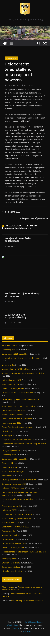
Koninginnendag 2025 (11, 423)
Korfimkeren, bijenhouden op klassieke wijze (22, 295)
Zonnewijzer (7, 435)
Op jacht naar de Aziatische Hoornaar (18, 439)
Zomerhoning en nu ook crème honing (18, 406)
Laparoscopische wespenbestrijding (16, 316)
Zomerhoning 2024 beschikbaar (15, 459)
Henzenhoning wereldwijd (13, 410)
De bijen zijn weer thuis (12, 450)
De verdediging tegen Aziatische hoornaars (20, 399)
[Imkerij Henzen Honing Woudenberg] (25, 27)
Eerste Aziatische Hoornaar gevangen (18, 427)
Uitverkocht (7, 431)
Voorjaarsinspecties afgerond (14, 471)
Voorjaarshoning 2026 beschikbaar (18, 239)
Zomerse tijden (8, 463)
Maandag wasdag (9, 467)
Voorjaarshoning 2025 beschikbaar (17, 419)
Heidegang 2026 (9, 350)
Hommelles (7, 475)
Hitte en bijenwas (9, 345)
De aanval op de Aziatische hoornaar (18, 392)
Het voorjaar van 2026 (11, 380)
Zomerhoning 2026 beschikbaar (15, 354)
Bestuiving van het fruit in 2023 (15, 527)
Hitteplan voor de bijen (12, 571)
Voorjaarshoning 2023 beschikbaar (17, 518)
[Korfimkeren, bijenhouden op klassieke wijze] (25, 257)
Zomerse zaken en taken (12, 414)
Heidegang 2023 (9, 510)
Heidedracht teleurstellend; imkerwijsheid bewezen (24, 552)
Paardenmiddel (8, 531)
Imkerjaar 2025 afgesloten (13, 388)
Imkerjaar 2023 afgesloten (13, 488)
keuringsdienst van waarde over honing (19, 480)
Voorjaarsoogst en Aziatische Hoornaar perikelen (23, 373)
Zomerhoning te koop (11, 567)
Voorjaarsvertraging (10, 535)
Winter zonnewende (10, 384)
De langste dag (8, 365)
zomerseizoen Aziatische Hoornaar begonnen (21, 358)
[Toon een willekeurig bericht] (45, 43)
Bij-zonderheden (11, 58)
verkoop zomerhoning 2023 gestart (17, 514)
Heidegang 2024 (9, 455)
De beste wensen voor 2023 (14, 543)
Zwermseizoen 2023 (10, 522)
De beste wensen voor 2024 (14, 484)
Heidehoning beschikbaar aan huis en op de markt (24, 444)
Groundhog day (8, 539)
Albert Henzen (29, 85)
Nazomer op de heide (11, 506)
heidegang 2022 (12, 211)
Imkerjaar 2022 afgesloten (32, 218)
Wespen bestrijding (10, 563)
